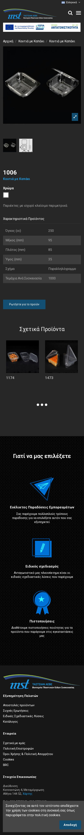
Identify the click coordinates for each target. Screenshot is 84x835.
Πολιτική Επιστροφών (18, 748)
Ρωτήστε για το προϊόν (24, 304)
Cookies (8, 759)
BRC (6, 765)
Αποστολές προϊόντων (18, 705)
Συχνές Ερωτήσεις (16, 711)
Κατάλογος (10, 721)
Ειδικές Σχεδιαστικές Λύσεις (23, 716)
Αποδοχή (70, 825)
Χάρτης (27, 794)
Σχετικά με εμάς (14, 743)
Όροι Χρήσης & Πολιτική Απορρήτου (28, 754)
